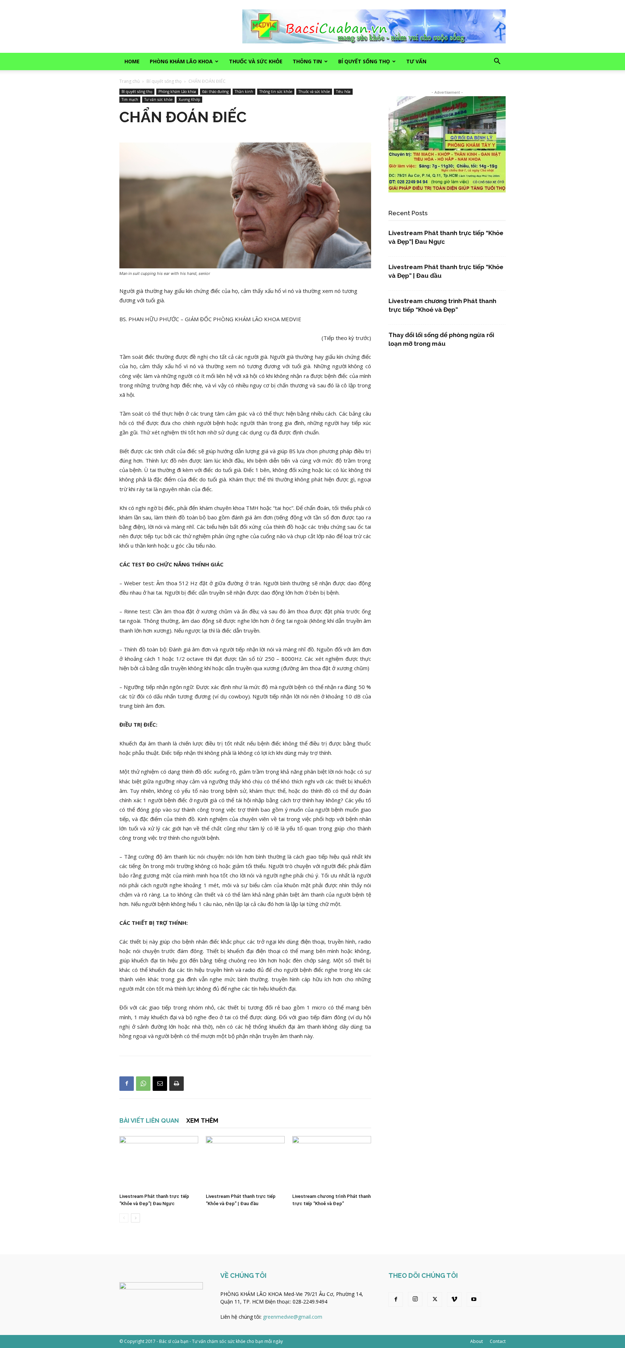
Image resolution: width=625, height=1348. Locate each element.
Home (132, 61)
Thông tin (307, 61)
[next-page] (135, 1217)
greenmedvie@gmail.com (292, 1316)
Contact (498, 1341)
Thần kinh (244, 91)
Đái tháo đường (215, 91)
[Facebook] (126, 1083)
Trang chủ (129, 81)
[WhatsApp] (143, 1083)
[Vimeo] (454, 1299)
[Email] (160, 1083)
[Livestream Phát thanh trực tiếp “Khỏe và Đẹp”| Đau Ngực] (158, 1163)
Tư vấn (416, 61)
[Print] (176, 1083)
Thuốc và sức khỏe (255, 61)
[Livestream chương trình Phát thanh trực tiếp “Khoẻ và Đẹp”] (331, 1163)
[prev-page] (123, 1217)
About (476, 1341)
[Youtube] (474, 1299)
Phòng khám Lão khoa (181, 61)
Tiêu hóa (343, 91)
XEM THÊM (202, 1120)
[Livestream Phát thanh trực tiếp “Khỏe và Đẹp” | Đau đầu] (245, 1163)
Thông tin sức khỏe (275, 91)
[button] (497, 62)
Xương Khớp (189, 99)
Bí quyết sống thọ (364, 61)
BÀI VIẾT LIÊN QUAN (149, 1120)
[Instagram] (415, 1299)
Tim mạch (130, 99)
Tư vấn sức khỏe (158, 99)
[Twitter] (435, 1299)
